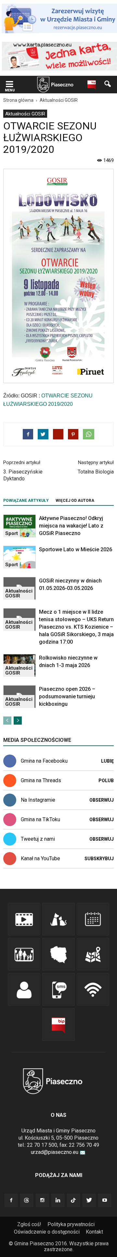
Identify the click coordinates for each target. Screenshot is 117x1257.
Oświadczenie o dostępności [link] (47, 1232)
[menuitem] (25, 114)
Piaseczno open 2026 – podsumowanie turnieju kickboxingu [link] (67, 696)
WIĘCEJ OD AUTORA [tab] (75, 500)
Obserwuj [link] (101, 800)
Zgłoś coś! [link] (29, 1224)
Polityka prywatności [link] (71, 1224)
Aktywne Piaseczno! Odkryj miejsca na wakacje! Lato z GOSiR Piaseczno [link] (71, 525)
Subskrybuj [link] (99, 858)
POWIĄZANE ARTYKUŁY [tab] (26, 500)
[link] (9, 85)
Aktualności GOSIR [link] (25, 114)
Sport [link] (11, 533)
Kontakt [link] (94, 1232)
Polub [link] (106, 780)
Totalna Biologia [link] (96, 472)
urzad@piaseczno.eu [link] (54, 1152)
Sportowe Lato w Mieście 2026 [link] (75, 549)
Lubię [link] (107, 761)
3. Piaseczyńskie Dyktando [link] (23, 475)
